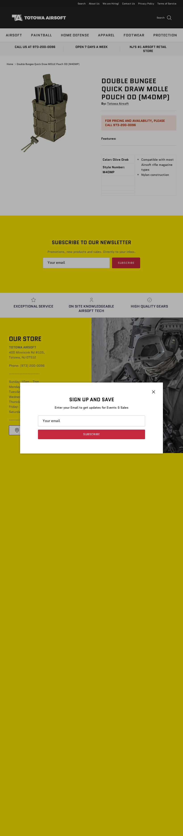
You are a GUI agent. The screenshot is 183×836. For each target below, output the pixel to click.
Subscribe (91, 434)
